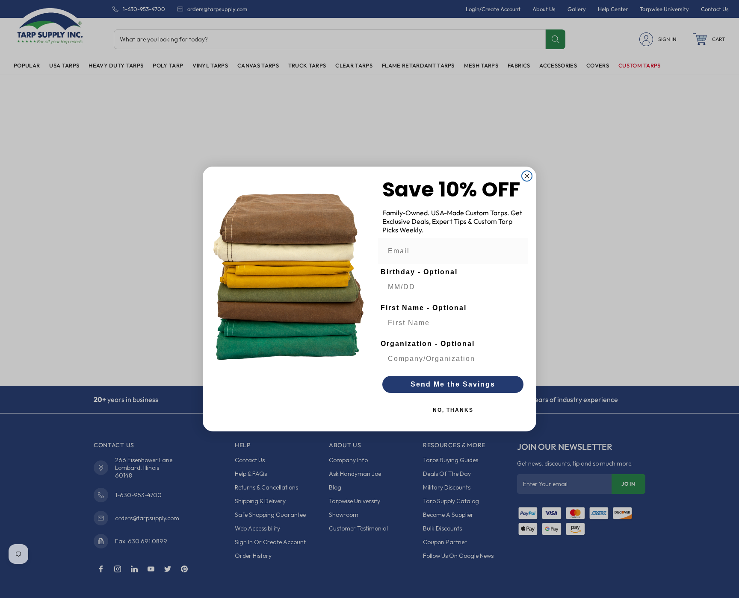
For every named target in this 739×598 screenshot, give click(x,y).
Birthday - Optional (419, 272)
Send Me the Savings (453, 384)
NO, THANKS (453, 410)
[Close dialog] (527, 176)
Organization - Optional (428, 343)
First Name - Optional (424, 307)
